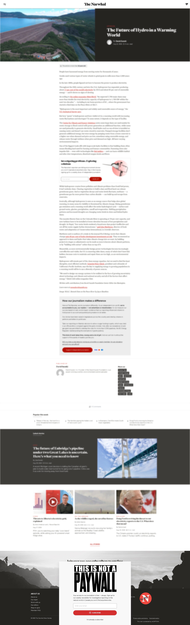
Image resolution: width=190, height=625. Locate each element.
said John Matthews (105, 227)
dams (120, 376)
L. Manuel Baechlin (54, 524)
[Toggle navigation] (4, 4)
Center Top (122, 370)
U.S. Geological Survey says (70, 112)
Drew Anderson (40, 524)
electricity (127, 376)
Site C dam (122, 394)
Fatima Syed (122, 527)
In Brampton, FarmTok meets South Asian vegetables (110, 422)
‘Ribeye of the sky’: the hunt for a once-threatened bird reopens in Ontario (48, 423)
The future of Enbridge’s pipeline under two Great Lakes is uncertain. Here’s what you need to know (60, 452)
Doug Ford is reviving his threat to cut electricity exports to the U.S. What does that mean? (141, 423)
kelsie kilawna (81, 522)
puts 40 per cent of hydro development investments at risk (89, 237)
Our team (34, 600)
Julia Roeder (39, 460)
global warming (123, 382)
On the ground (81, 516)
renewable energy (124, 391)
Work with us (35, 602)
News (35, 445)
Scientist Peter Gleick (95, 264)
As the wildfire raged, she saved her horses (94, 518)
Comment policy (154, 618)
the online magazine (83, 97)
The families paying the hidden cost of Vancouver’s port (80, 422)
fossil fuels (122, 379)
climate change (123, 373)
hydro (120, 385)
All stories (95, 544)
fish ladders (98, 151)
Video (35, 516)
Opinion (111, 26)
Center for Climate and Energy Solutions (79, 123)
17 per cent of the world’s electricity (78, 90)
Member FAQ (35, 610)
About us (34, 597)
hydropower (128, 385)
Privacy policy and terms (140, 618)
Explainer (120, 516)
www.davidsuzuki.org (78, 287)
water (130, 394)
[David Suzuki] (110, 42)
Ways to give (35, 608)
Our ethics (34, 605)
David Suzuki (121, 41)
